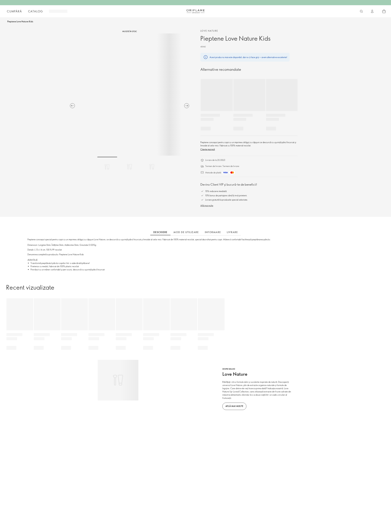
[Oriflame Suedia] (195, 11)
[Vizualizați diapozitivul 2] (129, 167)
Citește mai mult (207, 149)
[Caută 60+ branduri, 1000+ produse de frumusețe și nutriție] (361, 11)
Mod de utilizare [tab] (186, 232)
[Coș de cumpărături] (384, 11)
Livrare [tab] (232, 232)
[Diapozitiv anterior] (72, 105)
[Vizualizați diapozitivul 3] (152, 167)
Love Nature (209, 30)
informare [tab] (213, 232)
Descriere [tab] (160, 232)
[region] (129, 94)
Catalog (35, 11)
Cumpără (14, 11)
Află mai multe (206, 205)
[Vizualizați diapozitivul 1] (107, 167)
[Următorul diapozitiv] (186, 105)
